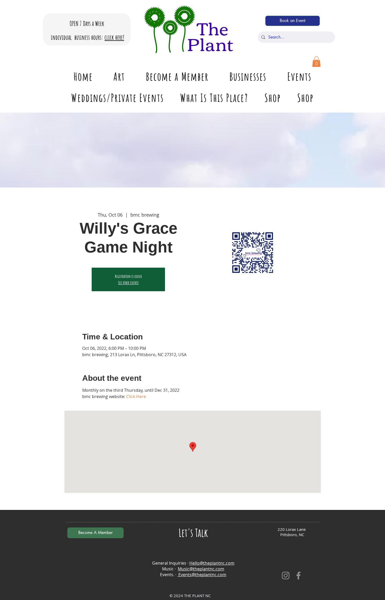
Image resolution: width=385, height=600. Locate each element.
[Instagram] (285, 575)
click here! (114, 37)
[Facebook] (298, 575)
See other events (128, 282)
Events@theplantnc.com (201, 574)
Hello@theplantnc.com (211, 563)
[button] (316, 61)
